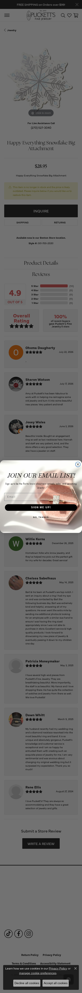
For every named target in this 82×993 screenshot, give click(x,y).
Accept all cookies (55, 983)
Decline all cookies (27, 983)
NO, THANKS (41, 517)
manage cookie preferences (37, 973)
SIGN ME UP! (41, 507)
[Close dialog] (77, 464)
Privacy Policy (58, 968)
